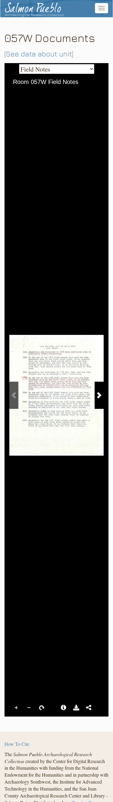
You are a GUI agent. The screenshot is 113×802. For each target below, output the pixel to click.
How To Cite (17, 744)
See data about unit (39, 54)
